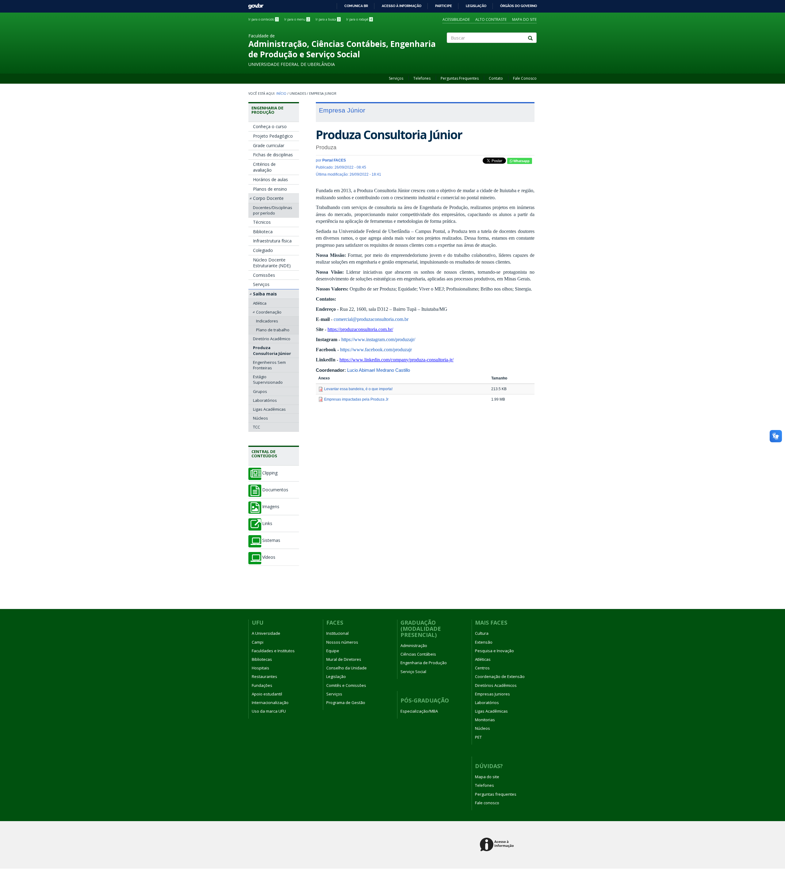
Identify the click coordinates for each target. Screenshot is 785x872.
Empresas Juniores (492, 694)
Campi (257, 642)
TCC (256, 427)
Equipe (332, 650)
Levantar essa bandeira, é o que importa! (358, 389)
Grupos (260, 391)
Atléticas (483, 659)
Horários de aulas (270, 179)
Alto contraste (491, 19)
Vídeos (268, 557)
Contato (496, 78)
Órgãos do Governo (518, 6)
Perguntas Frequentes (460, 78)
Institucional (337, 633)
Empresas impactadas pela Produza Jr (356, 399)
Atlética (259, 303)
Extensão (483, 642)
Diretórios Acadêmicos (496, 685)
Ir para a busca (328, 19)
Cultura (481, 633)
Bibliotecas (262, 659)
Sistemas (271, 540)
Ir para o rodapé (359, 19)
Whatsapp (521, 161)
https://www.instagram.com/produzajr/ (378, 339)
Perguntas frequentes (495, 794)
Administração (413, 645)
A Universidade (266, 633)
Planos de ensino (270, 189)
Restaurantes (264, 676)
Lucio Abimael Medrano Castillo (378, 370)
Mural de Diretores (343, 659)
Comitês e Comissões (346, 685)
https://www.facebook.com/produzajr (376, 349)
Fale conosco (487, 802)
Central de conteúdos (264, 454)
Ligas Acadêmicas (269, 409)
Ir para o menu (296, 19)
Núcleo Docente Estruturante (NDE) (272, 263)
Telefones (422, 78)
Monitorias (485, 719)
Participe (443, 6)
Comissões (264, 275)
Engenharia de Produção (267, 110)
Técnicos (262, 222)
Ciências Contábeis (418, 654)
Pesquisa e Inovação (494, 650)
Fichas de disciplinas (273, 155)
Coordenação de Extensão (500, 676)
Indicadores (267, 321)
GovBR (253, 4)
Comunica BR (356, 6)
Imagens (270, 507)
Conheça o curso (270, 126)
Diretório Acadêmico (271, 338)
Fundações (262, 685)
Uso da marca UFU (269, 711)
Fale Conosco (525, 78)
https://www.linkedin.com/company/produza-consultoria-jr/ (396, 359)
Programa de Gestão (345, 702)
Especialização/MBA (419, 711)
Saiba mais (265, 294)
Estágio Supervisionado (268, 379)
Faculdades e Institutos (273, 650)
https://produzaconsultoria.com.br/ (360, 329)
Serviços (396, 78)
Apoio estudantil (267, 694)
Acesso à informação (401, 6)
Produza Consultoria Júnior (272, 350)
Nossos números (342, 642)
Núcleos (260, 418)
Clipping (270, 473)
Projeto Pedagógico (273, 136)
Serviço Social (413, 671)
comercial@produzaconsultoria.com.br (371, 319)
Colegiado (263, 250)
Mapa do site (524, 19)
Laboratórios (265, 400)
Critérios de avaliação (264, 167)
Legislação (476, 6)
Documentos (275, 490)
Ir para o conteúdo (263, 19)
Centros (482, 668)
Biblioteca (263, 231)
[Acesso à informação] (498, 844)
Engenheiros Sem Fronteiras (269, 365)
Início (281, 93)
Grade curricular (268, 145)
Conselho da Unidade (346, 668)
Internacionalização (270, 702)
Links (267, 523)
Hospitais (260, 668)
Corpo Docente (268, 198)
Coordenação (268, 312)
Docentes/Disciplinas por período (272, 210)
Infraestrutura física (272, 241)
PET (478, 737)
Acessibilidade (456, 19)
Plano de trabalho (272, 330)
